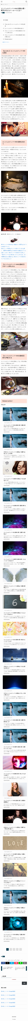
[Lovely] (14, 1)
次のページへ (6, 42)
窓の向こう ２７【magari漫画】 (8, 1002)
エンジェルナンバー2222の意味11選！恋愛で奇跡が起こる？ (14, 720)
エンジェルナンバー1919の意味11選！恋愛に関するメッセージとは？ (14, 426)
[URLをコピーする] (25, 963)
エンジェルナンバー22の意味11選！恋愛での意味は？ (14, 533)
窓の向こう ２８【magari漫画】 (8, 998)
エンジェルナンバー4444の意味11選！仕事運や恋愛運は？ (14, 801)
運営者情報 (14, 1016)
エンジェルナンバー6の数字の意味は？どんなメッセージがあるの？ (15, 613)
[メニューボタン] (1, 1)
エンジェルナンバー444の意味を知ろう (14, 28)
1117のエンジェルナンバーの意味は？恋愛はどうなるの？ (14, 908)
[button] (3, 963)
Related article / (8, 39)
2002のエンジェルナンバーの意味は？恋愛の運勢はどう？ (14, 586)
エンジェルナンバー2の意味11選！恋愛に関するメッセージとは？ (15, 506)
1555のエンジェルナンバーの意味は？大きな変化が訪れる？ (14, 667)
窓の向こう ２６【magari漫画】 (8, 1006)
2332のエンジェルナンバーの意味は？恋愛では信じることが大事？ (14, 452)
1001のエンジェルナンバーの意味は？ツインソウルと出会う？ (14, 881)
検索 (24, 983)
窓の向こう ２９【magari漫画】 (8, 995)
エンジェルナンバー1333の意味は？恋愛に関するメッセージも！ (14, 935)
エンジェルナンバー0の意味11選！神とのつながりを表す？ (15, 774)
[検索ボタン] (26, 1)
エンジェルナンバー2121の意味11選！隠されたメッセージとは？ (14, 640)
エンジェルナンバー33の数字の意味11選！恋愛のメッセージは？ (14, 747)
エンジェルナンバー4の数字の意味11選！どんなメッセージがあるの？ (15, 560)
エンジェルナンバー (8, 422)
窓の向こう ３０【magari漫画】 (8, 991)
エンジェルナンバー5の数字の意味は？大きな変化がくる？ (15, 479)
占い (3, 12)
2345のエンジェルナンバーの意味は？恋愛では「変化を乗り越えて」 (14, 828)
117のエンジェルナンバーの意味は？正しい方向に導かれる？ (15, 694)
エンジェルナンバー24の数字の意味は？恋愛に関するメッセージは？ (14, 855)
